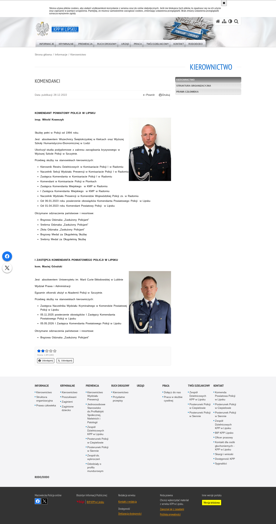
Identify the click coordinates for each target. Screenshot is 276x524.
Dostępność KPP (225, 458)
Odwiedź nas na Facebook (38, 501)
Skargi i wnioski (224, 454)
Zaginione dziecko (68, 408)
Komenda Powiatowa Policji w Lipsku (225, 396)
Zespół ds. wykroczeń (93, 457)
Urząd (140, 386)
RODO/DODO (42, 477)
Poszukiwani (69, 396)
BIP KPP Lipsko (224, 432)
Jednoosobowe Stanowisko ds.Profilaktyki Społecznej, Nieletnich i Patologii (96, 413)
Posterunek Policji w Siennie (97, 449)
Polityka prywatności (170, 514)
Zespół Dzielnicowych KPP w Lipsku (95, 430)
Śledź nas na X (44, 501)
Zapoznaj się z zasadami (172, 509)
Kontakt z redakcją (127, 501)
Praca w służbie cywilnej (173, 398)
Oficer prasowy (224, 437)
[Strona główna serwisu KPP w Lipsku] (218, 21)
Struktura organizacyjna (193, 85)
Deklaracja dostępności (130, 513)
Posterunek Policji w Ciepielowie (97, 440)
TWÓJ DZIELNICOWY (199, 386)
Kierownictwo (78, 54)
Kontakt (218, 386)
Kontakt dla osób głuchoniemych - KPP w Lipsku (225, 446)
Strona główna (43, 54)
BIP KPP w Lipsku (95, 502)
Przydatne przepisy (119, 398)
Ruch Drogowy (120, 386)
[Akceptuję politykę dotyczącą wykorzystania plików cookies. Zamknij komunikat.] (224, 3)
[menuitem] (47, 43)
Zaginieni (67, 401)
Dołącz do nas (172, 392)
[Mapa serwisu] (224, 21)
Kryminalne (67, 386)
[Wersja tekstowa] (230, 21)
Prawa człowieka (187, 91)
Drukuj (166, 94)
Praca (165, 386)
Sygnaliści (221, 463)
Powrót (150, 94)
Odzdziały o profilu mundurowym (95, 467)
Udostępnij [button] (47, 360)
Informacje (61, 54)
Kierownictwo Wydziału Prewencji (95, 396)
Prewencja (92, 386)
